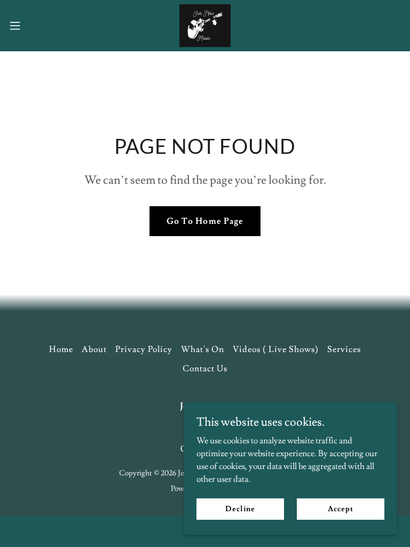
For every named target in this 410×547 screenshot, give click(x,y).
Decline (240, 508)
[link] (205, 25)
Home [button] (61, 349)
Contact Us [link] (205, 368)
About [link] (94, 349)
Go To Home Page (205, 221)
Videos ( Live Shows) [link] (276, 349)
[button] (34, 25)
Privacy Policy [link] (143, 349)
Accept (340, 508)
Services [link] (344, 349)
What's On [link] (202, 349)
